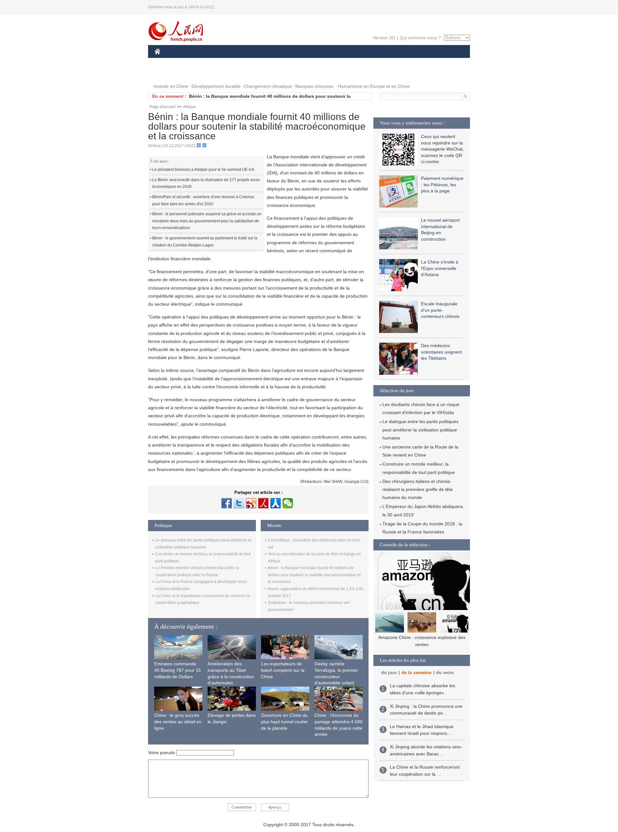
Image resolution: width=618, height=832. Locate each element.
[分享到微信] (288, 503)
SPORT (394, 60)
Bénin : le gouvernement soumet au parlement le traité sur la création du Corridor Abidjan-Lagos (205, 241)
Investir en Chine (171, 86)
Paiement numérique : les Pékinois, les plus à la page (442, 184)
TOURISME (422, 60)
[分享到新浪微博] (251, 503)
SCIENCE (280, 60)
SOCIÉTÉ (339, 60)
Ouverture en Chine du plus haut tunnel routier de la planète (284, 721)
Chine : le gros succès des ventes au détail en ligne (177, 721)
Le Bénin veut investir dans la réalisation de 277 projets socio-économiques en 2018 (206, 183)
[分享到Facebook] (226, 503)
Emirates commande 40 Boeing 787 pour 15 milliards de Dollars (177, 670)
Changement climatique (268, 86)
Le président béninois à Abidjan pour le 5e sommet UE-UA (203, 169)
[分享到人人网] (275, 503)
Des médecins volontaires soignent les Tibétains (441, 352)
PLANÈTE (368, 60)
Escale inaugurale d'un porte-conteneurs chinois (440, 310)
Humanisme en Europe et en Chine (374, 86)
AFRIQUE (251, 60)
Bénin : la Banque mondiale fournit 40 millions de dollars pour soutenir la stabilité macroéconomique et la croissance (314, 575)
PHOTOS (168, 73)
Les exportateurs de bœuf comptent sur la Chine (282, 670)
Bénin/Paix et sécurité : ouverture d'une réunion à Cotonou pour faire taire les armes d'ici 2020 (203, 200)
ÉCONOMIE (194, 60)
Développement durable (216, 86)
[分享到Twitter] (239, 503)
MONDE (224, 60)
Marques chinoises (314, 86)
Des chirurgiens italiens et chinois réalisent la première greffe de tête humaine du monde (417, 489)
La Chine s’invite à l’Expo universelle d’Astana (439, 268)
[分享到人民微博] (263, 503)
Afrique (189, 107)
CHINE (166, 60)
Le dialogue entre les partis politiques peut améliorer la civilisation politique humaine (420, 429)
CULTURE (310, 60)
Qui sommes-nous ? (420, 37)
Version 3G (384, 37)
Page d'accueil (162, 107)
